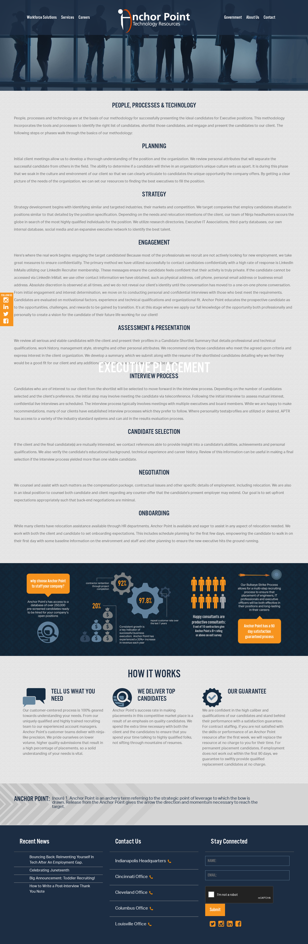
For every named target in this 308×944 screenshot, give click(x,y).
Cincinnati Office (131, 877)
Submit (215, 910)
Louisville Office (130, 924)
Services (67, 17)
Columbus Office (131, 908)
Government (233, 17)
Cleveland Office (131, 893)
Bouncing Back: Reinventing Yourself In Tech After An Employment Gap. (62, 860)
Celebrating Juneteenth (49, 870)
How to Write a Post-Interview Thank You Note (60, 889)
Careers (84, 17)
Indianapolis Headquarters (140, 861)
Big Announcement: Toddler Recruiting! (62, 878)
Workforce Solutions (42, 17)
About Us (252, 17)
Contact (269, 17)
